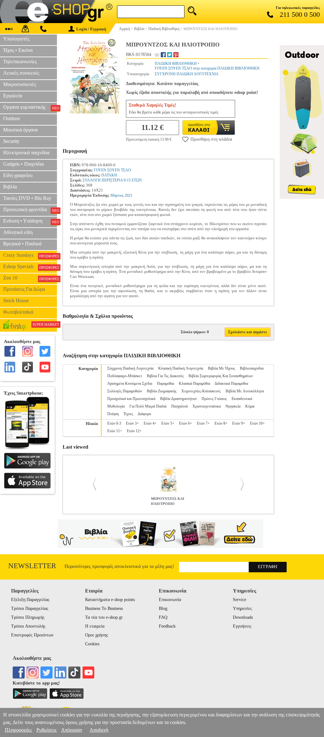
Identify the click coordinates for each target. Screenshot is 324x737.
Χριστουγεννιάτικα (206, 406)
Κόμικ (250, 406)
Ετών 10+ (257, 423)
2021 (128, 195)
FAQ (163, 617)
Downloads (243, 617)
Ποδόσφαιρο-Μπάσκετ (124, 376)
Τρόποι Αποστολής (28, 626)
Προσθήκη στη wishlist (211, 139)
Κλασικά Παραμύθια (194, 383)
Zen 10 (30, 278)
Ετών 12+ (134, 431)
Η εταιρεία (94, 626)
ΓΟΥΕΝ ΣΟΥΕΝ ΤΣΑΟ (112, 170)
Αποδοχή (99, 730)
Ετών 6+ (185, 423)
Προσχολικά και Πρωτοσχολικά (131, 398)
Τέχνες (128, 414)
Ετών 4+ (150, 423)
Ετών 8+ (221, 423)
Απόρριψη (71, 730)
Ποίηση (113, 414)
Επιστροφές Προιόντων (32, 635)
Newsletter (32, 566)
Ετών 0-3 (114, 423)
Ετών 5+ (167, 423)
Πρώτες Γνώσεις (214, 398)
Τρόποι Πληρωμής (28, 617)
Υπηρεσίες (242, 608)
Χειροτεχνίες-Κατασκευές (201, 391)
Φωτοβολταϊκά (18, 312)
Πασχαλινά (179, 406)
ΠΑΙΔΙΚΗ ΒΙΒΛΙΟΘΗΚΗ (176, 63)
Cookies (92, 644)
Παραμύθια (165, 383)
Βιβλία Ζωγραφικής (162, 391)
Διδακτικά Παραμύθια (231, 383)
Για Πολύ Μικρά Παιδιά (147, 406)
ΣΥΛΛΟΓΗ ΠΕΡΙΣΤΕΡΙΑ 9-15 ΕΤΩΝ (112, 180)
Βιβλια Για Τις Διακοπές (165, 376)
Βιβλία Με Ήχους (221, 368)
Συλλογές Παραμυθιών (124, 391)
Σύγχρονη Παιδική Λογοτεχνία (130, 368)
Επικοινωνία (170, 599)
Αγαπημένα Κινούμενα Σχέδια (129, 383)
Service (239, 599)
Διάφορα (144, 414)
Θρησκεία (233, 406)
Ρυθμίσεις (46, 730)
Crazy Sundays (30, 255)
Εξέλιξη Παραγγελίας (30, 599)
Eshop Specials (30, 266)
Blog (163, 608)
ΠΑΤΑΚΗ (109, 175)
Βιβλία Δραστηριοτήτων (178, 398)
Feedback (167, 626)
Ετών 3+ (132, 423)
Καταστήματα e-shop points (110, 599)
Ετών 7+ (203, 423)
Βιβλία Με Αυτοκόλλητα (245, 391)
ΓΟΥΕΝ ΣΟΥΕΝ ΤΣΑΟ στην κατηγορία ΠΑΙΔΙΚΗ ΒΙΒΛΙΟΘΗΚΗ (207, 68)
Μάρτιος (117, 195)
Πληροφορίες (18, 730)
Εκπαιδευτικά (242, 398)
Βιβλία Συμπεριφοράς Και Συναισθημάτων (221, 376)
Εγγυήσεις (242, 626)
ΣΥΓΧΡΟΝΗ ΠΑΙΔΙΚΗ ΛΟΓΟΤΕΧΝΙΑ (187, 74)
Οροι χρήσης (96, 635)
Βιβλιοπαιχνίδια (252, 368)
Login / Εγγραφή (91, 29)
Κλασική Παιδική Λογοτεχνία (180, 368)
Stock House (16, 300)
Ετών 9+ (238, 423)
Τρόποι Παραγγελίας (29, 608)
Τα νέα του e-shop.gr (104, 617)
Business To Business (104, 608)
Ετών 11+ (114, 431)
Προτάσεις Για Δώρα (24, 289)
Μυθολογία (116, 406)
